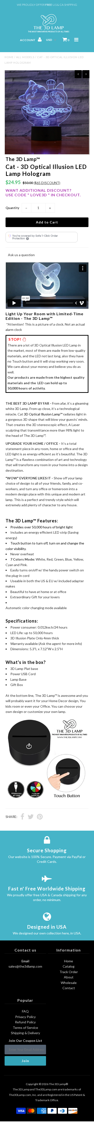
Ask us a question (21, 255)
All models (25, 57)
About (69, 977)
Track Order (69, 972)
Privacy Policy (25, 1017)
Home (9, 57)
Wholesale (69, 983)
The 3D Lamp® (58, 1084)
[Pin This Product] (40, 817)
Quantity (12, 208)
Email (25, 961)
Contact (68, 988)
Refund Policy (25, 1022)
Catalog (68, 966)
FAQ (25, 1011)
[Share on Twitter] (30, 817)
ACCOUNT (28, 40)
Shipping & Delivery (25, 1033)
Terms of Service (25, 1028)
